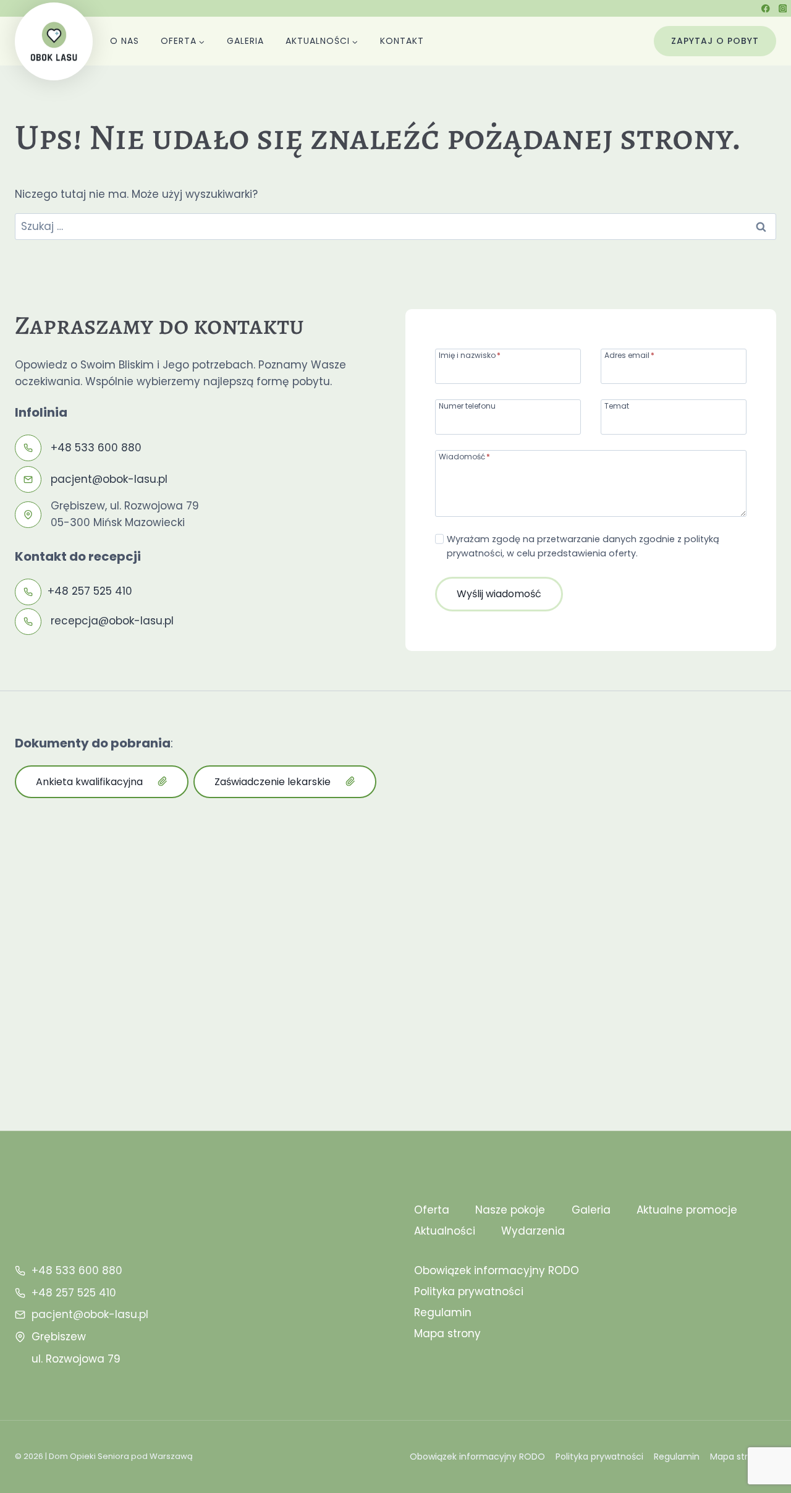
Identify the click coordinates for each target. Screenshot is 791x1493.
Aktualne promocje (687, 1209)
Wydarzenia (533, 1230)
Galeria (245, 41)
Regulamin (443, 1312)
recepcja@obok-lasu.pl (112, 620)
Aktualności (444, 1230)
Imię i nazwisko (470, 354)
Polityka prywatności (468, 1291)
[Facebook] (766, 8)
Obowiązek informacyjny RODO (496, 1270)
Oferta (431, 1209)
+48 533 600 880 (96, 447)
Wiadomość (464, 456)
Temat (616, 405)
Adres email (629, 354)
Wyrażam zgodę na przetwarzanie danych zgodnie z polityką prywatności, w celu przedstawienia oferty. (583, 546)
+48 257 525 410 (90, 591)
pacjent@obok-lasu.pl (109, 479)
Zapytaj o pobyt (715, 41)
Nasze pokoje (510, 1209)
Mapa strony (447, 1333)
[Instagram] (782, 8)
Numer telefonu (467, 405)
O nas (124, 41)
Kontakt (402, 41)
